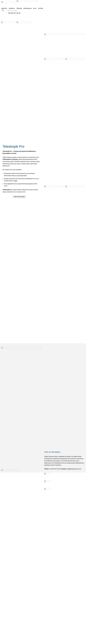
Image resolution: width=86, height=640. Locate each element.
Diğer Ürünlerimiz (19, 196)
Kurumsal (4, 629)
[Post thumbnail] (47, 475)
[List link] (21, 545)
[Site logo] (9, 3)
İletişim (6, 196)
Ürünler (8, 32)
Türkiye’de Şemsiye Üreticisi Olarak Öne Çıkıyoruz (67, 481)
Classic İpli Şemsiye (36, 636)
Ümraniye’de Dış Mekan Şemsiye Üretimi (64, 473)
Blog (2, 639)
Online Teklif (43, 16)
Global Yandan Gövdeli (37, 629)
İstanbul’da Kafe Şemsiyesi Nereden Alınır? (65, 489)
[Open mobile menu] (43, 19)
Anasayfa (4, 626)
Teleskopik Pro (34, 632)
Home (2, 32)
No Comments (63, 476)
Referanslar (4, 636)
